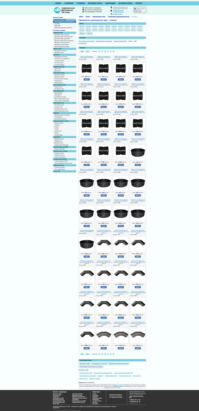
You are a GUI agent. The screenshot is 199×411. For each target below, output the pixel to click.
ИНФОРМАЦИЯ (110, 3)
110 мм (82, 26)
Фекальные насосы (59, 153)
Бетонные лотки (58, 107)
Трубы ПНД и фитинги (59, 91)
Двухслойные (82, 43)
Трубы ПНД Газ (57, 95)
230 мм (114, 26)
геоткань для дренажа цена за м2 (103, 373)
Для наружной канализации (86, 41)
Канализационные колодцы (61, 78)
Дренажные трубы (58, 32)
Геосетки (56, 129)
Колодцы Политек (58, 82)
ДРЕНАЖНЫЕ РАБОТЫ (95, 3)
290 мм (127, 26)
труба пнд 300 (83, 378)
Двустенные (57, 70)
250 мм (120, 26)
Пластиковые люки (59, 89)
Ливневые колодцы (59, 77)
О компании (95, 395)
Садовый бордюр (58, 135)
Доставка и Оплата (97, 401)
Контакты (95, 402)
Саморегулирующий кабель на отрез (63, 163)
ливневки (100, 376)
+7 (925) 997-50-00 (118, 12)
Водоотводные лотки (59, 103)
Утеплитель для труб (59, 167)
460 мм (101, 30)
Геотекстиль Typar (58, 62)
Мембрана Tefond (58, 143)
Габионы (56, 133)
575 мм (114, 30)
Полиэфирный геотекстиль (60, 56)
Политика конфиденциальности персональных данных (67, 410)
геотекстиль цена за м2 (86, 373)
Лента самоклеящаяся (59, 169)
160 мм (95, 26)
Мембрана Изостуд (59, 139)
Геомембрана (57, 137)
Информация (96, 399)
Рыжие (130, 41)
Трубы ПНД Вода (58, 93)
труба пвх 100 (136, 376)
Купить (86, 79)
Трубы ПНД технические (60, 97)
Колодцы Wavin (58, 81)
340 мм (82, 30)
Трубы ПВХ (57, 23)
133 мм (88, 26)
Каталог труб (57, 171)
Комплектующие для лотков (61, 111)
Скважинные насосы (59, 155)
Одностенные (57, 68)
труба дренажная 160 (111, 376)
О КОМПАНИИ (68, 3)
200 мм (108, 26)
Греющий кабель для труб (60, 159)
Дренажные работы (97, 398)
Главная (94, 394)
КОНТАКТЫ (139, 3)
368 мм (88, 30)
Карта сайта (95, 403)
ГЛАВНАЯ (58, 3)
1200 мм (89, 33)
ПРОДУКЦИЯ (81, 3)
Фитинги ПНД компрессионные (62, 99)
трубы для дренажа (94, 378)
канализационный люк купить (88, 376)
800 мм (133, 30)
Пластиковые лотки (59, 105)
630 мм (120, 30)
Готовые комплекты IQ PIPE (61, 161)
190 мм (101, 26)
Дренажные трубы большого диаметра (63, 40)
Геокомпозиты (57, 131)
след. (87, 51)
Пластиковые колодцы (59, 72)
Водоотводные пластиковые (104, 41)
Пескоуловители (58, 117)
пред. (82, 51)
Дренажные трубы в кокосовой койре (63, 36)
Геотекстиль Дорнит (59, 64)
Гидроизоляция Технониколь (61, 145)
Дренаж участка (57, 48)
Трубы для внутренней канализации (63, 27)
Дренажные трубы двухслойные (62, 38)
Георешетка (57, 125)
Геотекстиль (57, 54)
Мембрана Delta (58, 141)
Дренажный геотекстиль (60, 50)
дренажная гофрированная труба (123, 373)
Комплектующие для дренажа (61, 46)
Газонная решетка (58, 123)
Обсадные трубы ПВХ (59, 149)
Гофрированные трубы (59, 66)
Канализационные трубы (60, 19)
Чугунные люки (58, 87)
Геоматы (56, 127)
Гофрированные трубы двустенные (118, 363)
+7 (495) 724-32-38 (118, 10)
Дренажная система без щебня (61, 42)
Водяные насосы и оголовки (60, 151)
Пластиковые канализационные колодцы (91, 366)
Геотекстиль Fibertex (59, 60)
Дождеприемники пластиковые (62, 115)
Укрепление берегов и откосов (61, 121)
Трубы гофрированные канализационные (64, 21)
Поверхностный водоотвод (78, 396)
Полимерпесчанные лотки (60, 109)
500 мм (108, 30)
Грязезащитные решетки (60, 119)
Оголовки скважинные (59, 157)
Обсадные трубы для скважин (61, 147)
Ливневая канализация (120, 41)
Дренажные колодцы (59, 75)
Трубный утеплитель (59, 165)
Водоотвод (56, 113)
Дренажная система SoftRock (61, 44)
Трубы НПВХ (57, 25)
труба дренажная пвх (125, 376)
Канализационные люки (60, 85)
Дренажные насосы (59, 52)
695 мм (127, 30)
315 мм (140, 26)
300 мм (133, 26)
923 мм (140, 30)
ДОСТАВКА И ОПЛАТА (125, 3)
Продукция (95, 396)
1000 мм (82, 33)
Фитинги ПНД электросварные (61, 101)
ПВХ (135, 41)
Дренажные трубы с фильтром (61, 34)
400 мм (95, 30)
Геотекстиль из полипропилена (62, 58)
